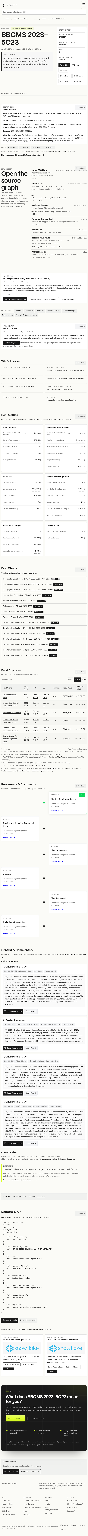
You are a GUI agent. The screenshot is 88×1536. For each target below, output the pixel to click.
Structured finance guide (32, 1500)
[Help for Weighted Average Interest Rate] (69, 433)
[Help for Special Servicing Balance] (65, 489)
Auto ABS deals (7, 1504)
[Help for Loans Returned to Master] (65, 495)
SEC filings (64, 81)
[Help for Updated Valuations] (17, 531)
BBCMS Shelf (25, 147)
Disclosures (64, 1525)
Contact (48, 1504)
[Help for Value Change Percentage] (22, 551)
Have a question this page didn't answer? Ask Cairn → (22, 155)
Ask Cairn (77, 81)
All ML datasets (67, 299)
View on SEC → (57, 810)
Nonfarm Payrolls (11, 343)
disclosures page (38, 765)
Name (70, 680)
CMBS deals (6, 1500)
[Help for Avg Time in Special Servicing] (68, 508)
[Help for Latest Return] (13, 502)
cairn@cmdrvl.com (37, 1418)
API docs (75, 65)
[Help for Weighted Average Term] (64, 440)
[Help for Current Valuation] (59, 466)
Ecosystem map (72, 1500)
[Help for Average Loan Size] (17, 460)
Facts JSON (64, 65)
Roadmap (48, 1513)
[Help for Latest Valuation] (15, 489)
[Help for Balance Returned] (60, 502)
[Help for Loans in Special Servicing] (65, 482)
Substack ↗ (71, 1511)
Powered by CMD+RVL (10, 1483)
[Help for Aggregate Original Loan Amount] (25, 433)
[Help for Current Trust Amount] (19, 440)
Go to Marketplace (12, 1364)
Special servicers (29, 1504)
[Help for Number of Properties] (19, 453)
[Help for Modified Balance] (60, 538)
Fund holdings (6, 1507)
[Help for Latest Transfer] (14, 495)
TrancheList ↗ (72, 1507)
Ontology (27, 1514)
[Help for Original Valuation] (59, 460)
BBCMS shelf (78, 76)
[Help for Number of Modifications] (65, 531)
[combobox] (44, 12)
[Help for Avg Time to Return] (61, 515)
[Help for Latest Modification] (17, 508)
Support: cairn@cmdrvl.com (51, 1509)
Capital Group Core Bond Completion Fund (10, 738)
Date (84, 680)
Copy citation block (28, 1320)
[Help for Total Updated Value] (18, 538)
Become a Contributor (30, 1471)
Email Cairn (15, 1418)
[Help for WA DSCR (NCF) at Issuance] (67, 446)
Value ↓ (77, 680)
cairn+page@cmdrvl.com (53, 138)
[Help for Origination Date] (15, 482)
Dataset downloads (8, 1514)
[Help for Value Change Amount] (19, 544)
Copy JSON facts (10, 1320)
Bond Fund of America (12, 713)
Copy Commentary (14, 1011)
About (47, 1500)
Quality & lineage (52, 768)
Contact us (31, 1156)
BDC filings (6, 1511)
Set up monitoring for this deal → (21, 1180)
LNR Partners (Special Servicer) (43, 147)
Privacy (74, 1525)
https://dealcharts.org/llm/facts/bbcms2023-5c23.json (43, 151)
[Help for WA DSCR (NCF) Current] (64, 453)
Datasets (63, 70)
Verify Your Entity (11, 1471)
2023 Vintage (12, 147)
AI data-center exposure (32, 1507)
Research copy (35, 299)
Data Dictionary (29, 1364)
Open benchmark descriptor (15, 299)
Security (82, 1525)
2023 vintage (65, 76)
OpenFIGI (56, 757)
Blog (25, 1511)
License (62, 1529)
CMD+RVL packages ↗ (75, 1504)
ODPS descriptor (50, 299)
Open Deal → (31, 1011)
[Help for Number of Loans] (16, 446)
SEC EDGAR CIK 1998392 (21, 131)
